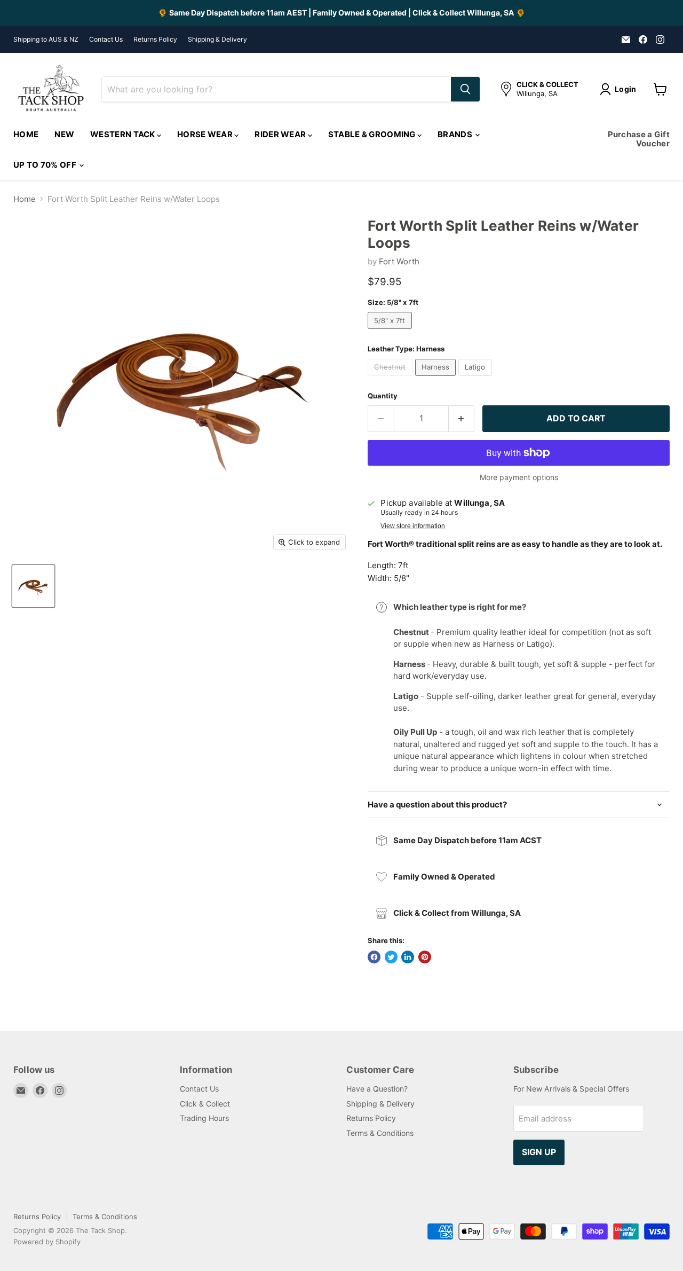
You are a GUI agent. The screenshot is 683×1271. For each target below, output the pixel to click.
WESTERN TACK (123, 134)
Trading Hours (204, 1118)
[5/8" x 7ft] (391, 331)
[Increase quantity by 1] (462, 418)
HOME (25, 134)
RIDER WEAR (281, 134)
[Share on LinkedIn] (407, 957)
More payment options (519, 477)
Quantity (383, 396)
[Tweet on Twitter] (391, 957)
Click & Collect (205, 1103)
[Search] (465, 89)
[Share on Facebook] (374, 957)
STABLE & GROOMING (372, 134)
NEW (64, 134)
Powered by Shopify (47, 1241)
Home (24, 198)
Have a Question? (377, 1088)
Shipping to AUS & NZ (45, 39)
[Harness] (437, 378)
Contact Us (106, 39)
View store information (412, 526)
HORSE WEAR (205, 134)
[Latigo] (476, 378)
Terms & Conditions (380, 1132)
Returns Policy (155, 39)
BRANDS (456, 134)
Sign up (539, 1152)
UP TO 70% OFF (45, 165)
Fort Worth (399, 261)
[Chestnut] (391, 378)
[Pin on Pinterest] (424, 957)
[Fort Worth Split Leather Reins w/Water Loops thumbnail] (33, 586)
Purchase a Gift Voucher (639, 138)
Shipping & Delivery (217, 39)
